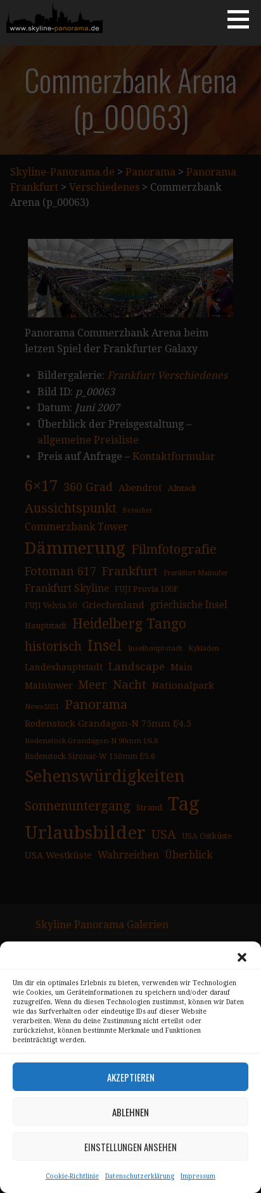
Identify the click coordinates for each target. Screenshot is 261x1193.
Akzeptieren (131, 1077)
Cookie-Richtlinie (72, 1176)
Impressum (198, 1176)
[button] (242, 957)
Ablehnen (130, 1112)
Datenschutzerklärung (139, 1176)
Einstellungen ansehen (130, 1147)
